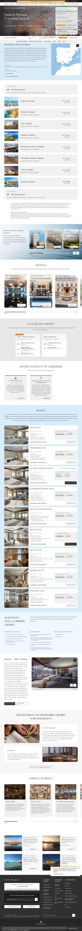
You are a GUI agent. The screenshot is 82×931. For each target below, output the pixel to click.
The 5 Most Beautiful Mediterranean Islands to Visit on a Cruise (30, 841)
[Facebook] (12, 879)
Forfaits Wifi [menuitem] (57, 893)
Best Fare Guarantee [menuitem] (68, 893)
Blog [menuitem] (66, 904)
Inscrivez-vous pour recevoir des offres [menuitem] (46, 908)
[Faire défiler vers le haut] (76, 915)
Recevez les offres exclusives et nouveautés (22, 895)
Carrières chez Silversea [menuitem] (47, 899)
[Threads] (17, 879)
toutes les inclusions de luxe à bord (27, 342)
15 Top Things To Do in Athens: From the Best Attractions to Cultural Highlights (69, 860)
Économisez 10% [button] (67, 9)
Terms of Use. (26, 929)
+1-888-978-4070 (22, 886)
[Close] (79, 868)
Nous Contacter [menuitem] (68, 883)
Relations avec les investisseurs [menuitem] (46, 890)
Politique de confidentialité (27, 916)
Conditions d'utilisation (17, 916)
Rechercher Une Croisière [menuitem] (22, 3)
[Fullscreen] (74, 660)
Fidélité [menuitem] (77, 3)
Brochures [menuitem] (67, 885)
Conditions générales (8, 916)
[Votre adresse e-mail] (36, 899)
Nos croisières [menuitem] (33, 3)
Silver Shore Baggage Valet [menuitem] (58, 903)
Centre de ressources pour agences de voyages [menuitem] (70, 899)
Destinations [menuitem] (42, 3)
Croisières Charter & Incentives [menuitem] (70, 902)
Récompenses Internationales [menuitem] (46, 894)
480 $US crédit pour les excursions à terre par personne (27, 348)
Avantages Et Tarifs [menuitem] (68, 890)
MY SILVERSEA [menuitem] (67, 907)
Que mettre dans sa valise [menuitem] (58, 899)
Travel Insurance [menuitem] (58, 888)
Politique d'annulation (25, 353)
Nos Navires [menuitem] (62, 3)
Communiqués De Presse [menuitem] (47, 902)
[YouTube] (15, 879)
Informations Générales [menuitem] (57, 885)
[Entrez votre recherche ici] (73, 915)
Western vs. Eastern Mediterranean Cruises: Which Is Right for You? (30, 859)
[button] (41, 89)
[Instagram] (14, 879)
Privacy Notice (13, 929)
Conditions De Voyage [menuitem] (59, 890)
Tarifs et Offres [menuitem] (70, 3)
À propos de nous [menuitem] (46, 884)
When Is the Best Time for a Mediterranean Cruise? (69, 841)
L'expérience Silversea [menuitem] (52, 3)
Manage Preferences (72, 928)
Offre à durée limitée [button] (60, 9)
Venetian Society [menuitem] (68, 888)
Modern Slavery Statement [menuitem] (48, 904)
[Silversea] (9, 4)
